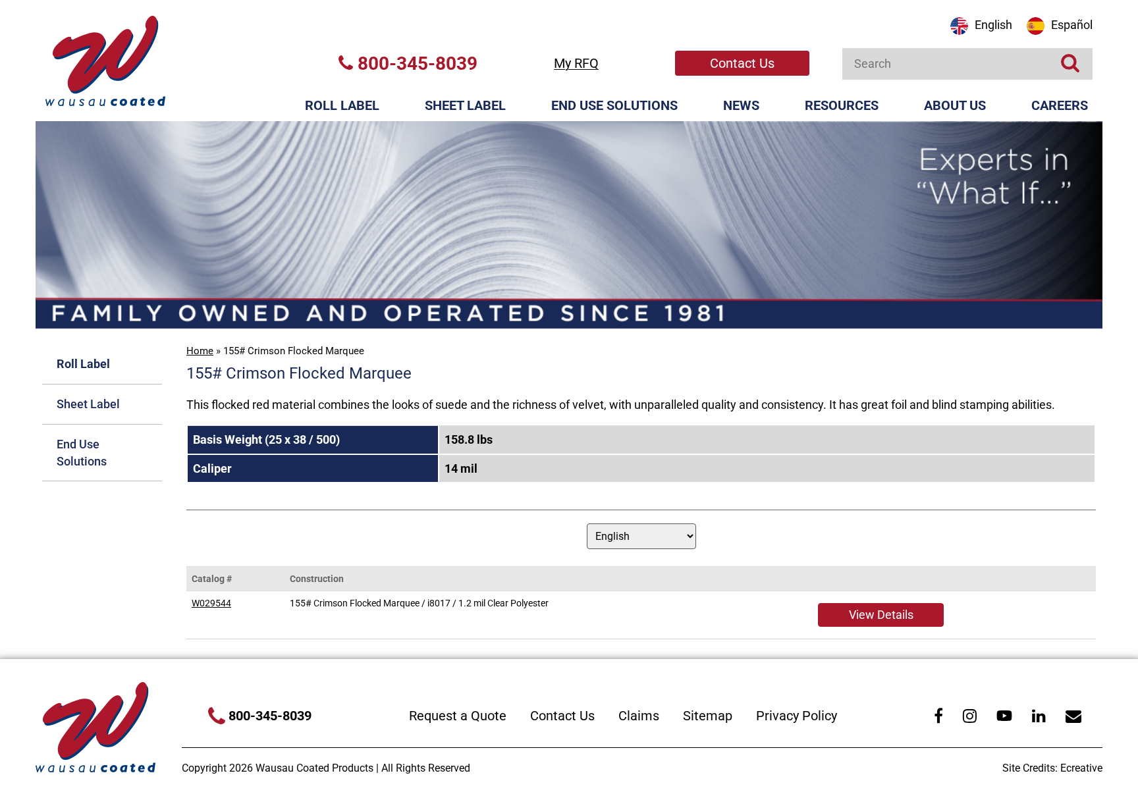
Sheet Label (465, 105)
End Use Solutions (614, 105)
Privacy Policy (796, 716)
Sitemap (707, 716)
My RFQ (576, 63)
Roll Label (342, 105)
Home (199, 351)
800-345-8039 (415, 63)
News (741, 105)
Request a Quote (457, 716)
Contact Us (742, 63)
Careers (1059, 105)
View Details (881, 615)
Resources (842, 105)
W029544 (211, 603)
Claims (638, 716)
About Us (955, 105)
